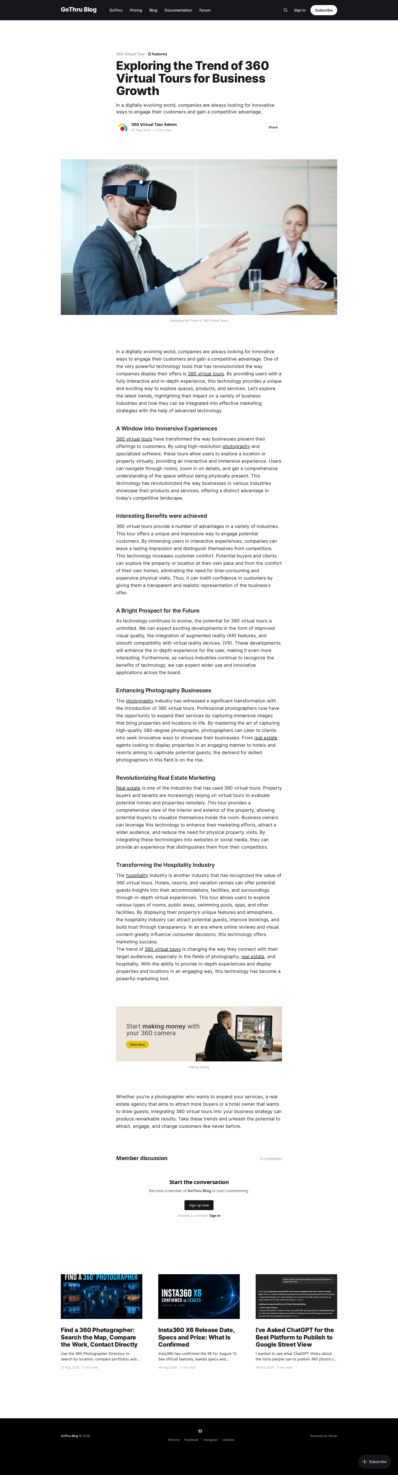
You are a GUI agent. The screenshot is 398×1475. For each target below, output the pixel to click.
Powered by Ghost (323, 1436)
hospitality (137, 875)
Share (273, 127)
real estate (265, 737)
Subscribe (324, 10)
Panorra (173, 1440)
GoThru (116, 10)
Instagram (210, 1440)
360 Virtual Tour (130, 54)
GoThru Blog (79, 9)
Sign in (300, 10)
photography (236, 446)
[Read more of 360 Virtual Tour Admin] (122, 127)
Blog (153, 10)
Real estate (128, 788)
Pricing (136, 10)
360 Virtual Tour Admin (154, 124)
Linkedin (228, 1440)
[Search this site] (285, 10)
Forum (205, 10)
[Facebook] (200, 1431)
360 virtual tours (206, 373)
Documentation (178, 10)
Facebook (191, 1440)
